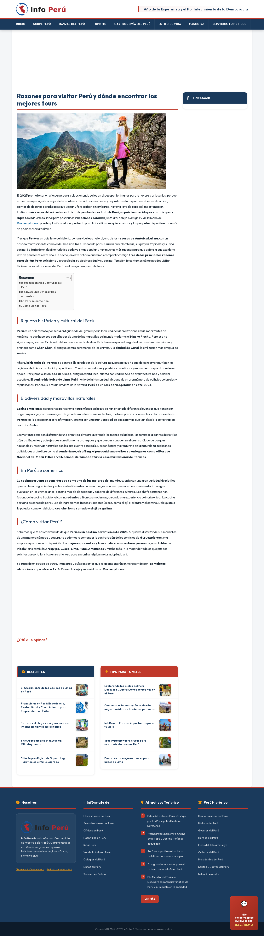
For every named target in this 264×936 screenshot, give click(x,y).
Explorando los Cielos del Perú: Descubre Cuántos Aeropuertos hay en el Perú (129, 689)
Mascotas (197, 24)
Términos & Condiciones (30, 869)
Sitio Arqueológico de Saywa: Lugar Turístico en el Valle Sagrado (44, 760)
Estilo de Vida (169, 24)
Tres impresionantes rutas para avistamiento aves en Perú (125, 742)
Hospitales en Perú (94, 838)
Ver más (150, 899)
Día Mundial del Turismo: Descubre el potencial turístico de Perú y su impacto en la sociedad (167, 882)
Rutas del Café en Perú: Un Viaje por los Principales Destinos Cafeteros (166, 821)
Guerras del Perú (208, 830)
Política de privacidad (59, 869)
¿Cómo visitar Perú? (34, 305)
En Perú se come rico (35, 301)
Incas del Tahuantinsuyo (212, 845)
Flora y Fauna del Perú (97, 816)
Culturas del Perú (208, 852)
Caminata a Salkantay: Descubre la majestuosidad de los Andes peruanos (129, 707)
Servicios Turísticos (229, 24)
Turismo (99, 24)
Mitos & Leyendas (209, 874)
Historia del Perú (208, 823)
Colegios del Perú (94, 859)
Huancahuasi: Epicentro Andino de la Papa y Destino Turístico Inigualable (167, 838)
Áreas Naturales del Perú (98, 823)
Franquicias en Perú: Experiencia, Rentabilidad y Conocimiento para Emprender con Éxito (43, 707)
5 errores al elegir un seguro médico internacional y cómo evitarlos (45, 725)
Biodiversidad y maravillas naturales (38, 294)
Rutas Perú (89, 845)
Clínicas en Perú (93, 830)
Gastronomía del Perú (132, 24)
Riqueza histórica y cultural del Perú (41, 285)
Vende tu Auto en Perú (97, 852)
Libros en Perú (92, 867)
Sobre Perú (42, 24)
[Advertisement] (132, 61)
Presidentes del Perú (210, 859)
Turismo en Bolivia (94, 874)
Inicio (20, 24)
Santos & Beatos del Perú (213, 867)
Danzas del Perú (72, 24)
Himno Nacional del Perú (213, 816)
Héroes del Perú (208, 838)
